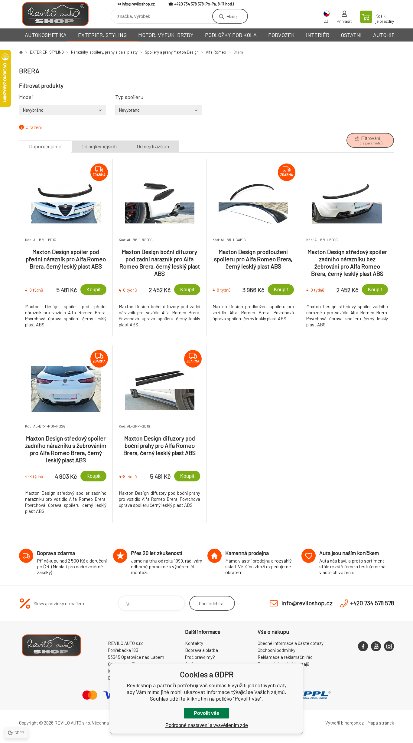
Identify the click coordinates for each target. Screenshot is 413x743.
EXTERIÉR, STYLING (102, 34)
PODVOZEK (281, 34)
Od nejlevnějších (99, 146)
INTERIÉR (317, 34)
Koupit (93, 289)
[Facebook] (363, 646)
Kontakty (194, 643)
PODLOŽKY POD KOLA (231, 34)
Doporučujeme (45, 146)
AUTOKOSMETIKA (46, 34)
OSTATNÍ (351, 34)
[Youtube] (376, 646)
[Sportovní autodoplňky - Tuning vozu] (21, 52)
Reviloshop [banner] (55, 14)
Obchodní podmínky (276, 650)
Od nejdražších (153, 146)
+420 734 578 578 (189, 4)
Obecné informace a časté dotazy (291, 643)
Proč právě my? (200, 657)
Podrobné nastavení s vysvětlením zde (206, 725)
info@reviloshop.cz (138, 4)
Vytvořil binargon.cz (344, 722)
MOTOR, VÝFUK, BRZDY (165, 34)
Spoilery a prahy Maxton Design (172, 52)
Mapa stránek (380, 722)
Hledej (231, 16)
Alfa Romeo (216, 52)
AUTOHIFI (384, 34)
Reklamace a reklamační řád (285, 657)
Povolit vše (206, 713)
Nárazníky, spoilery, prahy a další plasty (104, 52)
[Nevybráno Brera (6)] (62, 110)
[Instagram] (389, 646)
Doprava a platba (201, 650)
